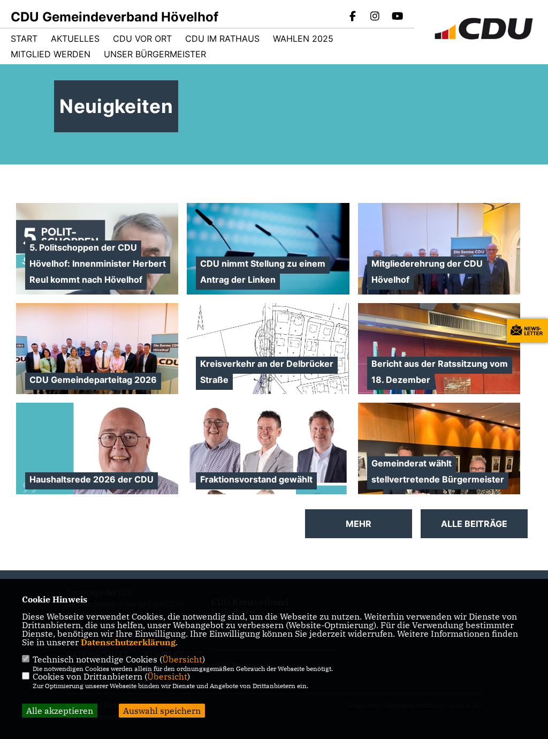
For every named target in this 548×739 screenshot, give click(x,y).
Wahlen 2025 (303, 38)
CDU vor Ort (142, 38)
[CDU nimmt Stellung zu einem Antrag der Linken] (268, 251)
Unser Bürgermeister (155, 54)
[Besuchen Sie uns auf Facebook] (352, 17)
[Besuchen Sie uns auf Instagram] (375, 17)
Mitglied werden (50, 54)
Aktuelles (75, 38)
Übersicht (182, 659)
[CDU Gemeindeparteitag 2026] (97, 364)
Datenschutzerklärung (128, 642)
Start (24, 38)
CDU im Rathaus (222, 38)
